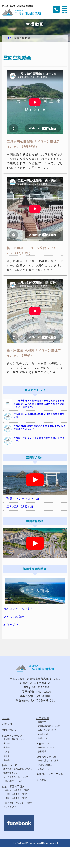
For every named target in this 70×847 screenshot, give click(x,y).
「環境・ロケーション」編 (21, 498)
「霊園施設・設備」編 (18, 506)
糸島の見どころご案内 (18, 608)
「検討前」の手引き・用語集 (16, 790)
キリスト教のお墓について (15, 777)
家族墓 (6, 747)
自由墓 (6, 756)
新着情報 (7, 724)
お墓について (9, 765)
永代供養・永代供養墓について (17, 769)
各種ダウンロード (46, 747)
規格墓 (6, 760)
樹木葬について (10, 773)
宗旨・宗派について (47, 730)
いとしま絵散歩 (13, 616)
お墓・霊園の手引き (13, 786)
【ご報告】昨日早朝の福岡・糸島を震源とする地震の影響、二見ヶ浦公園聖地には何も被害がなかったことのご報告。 (39, 403)
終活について (44, 738)
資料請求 (42, 751)
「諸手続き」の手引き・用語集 (17, 802)
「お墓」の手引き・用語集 (15, 794)
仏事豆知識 (42, 718)
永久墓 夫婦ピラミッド (13, 739)
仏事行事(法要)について (49, 726)
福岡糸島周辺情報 (46, 756)
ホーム (5, 718)
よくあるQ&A (9, 806)
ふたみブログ (12, 624)
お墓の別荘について (12, 781)
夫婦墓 (6, 743)
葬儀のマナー (44, 722)
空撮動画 (41, 779)
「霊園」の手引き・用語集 (15, 798)
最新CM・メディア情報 (49, 774)
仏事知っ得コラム (46, 734)
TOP (8, 38)
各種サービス (44, 743)
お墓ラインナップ (12, 735)
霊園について (9, 729)
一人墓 (6, 751)
